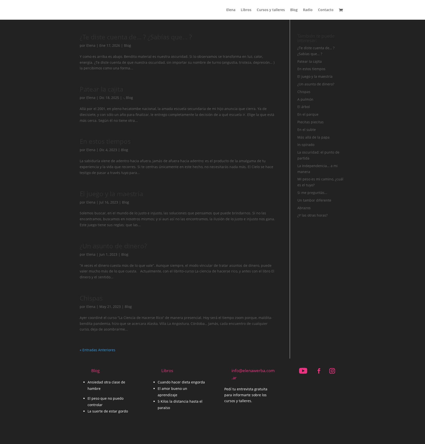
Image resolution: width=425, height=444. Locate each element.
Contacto (326, 10)
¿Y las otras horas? (312, 215)
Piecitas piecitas (310, 122)
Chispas (91, 298)
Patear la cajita (101, 89)
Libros (246, 10)
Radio (308, 10)
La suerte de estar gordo (108, 411)
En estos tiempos (105, 141)
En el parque (308, 114)
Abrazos (304, 208)
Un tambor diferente (314, 200)
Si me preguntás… (312, 192)
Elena (230, 10)
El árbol (303, 106)
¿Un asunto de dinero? (113, 245)
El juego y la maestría (111, 193)
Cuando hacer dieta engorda (181, 382)
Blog (294, 10)
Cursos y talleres (271, 10)
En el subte (306, 129)
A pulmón (305, 99)
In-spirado (305, 144)
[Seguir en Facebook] (319, 371)
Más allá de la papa (313, 137)
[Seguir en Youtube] (303, 371)
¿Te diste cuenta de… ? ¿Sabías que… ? (136, 36)
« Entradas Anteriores (97, 350)
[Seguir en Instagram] (332, 371)
